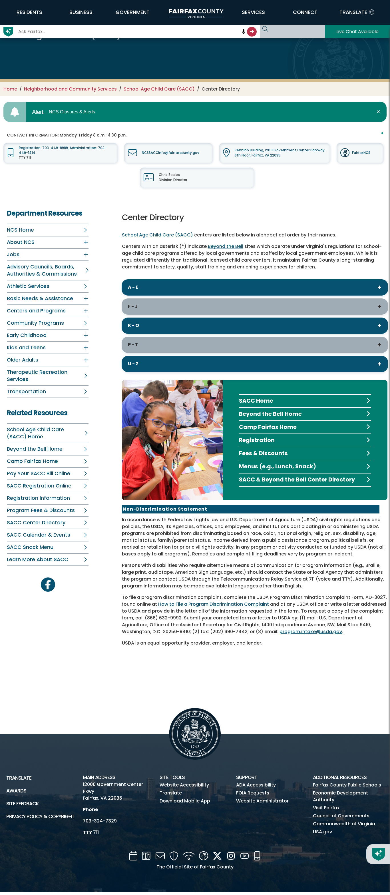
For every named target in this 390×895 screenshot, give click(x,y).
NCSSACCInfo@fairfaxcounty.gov (170, 152)
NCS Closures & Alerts (72, 111)
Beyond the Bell (225, 246)
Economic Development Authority (340, 796)
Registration (257, 440)
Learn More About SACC (37, 559)
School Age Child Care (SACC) (159, 89)
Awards (16, 790)
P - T (133, 344)
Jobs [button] (13, 254)
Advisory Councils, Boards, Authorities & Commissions (42, 270)
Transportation (26, 391)
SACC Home (256, 401)
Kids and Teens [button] (26, 347)
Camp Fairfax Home (32, 461)
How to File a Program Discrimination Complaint (213, 604)
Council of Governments (341, 815)
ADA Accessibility (256, 785)
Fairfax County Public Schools (347, 785)
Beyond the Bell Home (35, 449)
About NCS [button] (21, 242)
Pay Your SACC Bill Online (38, 473)
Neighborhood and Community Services (70, 89)
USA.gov (322, 831)
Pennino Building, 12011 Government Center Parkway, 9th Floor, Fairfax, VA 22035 (280, 152)
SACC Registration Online (39, 485)
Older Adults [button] (22, 359)
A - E (133, 287)
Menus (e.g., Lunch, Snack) (277, 466)
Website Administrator (262, 801)
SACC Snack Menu (30, 547)
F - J (133, 306)
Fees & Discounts (263, 453)
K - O (133, 325)
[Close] (379, 112)
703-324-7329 (100, 821)
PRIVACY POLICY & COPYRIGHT (40, 816)
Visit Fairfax (326, 807)
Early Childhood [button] (27, 335)
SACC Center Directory (36, 522)
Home (10, 89)
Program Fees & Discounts (41, 510)
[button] (29, 12)
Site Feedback (22, 803)
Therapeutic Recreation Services (37, 376)
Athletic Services (28, 286)
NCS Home (20, 229)
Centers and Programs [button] (36, 310)
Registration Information (38, 498)
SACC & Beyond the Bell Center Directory (297, 479)
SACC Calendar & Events (38, 534)
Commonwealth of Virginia (344, 823)
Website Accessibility (184, 785)
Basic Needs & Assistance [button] (40, 298)
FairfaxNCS (361, 152)
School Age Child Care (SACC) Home (35, 433)
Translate (18, 777)
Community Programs (35, 323)
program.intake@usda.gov (311, 631)
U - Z (133, 363)
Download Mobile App (185, 801)
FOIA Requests (252, 793)
